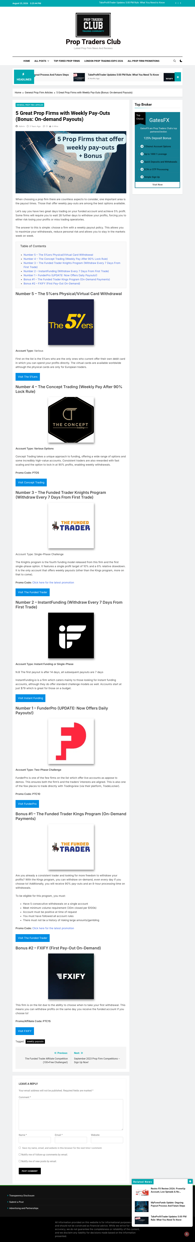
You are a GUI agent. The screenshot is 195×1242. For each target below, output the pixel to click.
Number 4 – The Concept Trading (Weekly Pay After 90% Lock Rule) (66, 258)
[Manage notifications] (186, 1234)
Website (95, 1135)
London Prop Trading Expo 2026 (103, 61)
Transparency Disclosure (21, 1195)
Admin (22, 126)
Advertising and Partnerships (23, 1208)
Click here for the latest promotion (53, 582)
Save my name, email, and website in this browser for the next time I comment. (62, 1148)
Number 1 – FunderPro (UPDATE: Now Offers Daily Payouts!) (60, 275)
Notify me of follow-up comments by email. (44, 1154)
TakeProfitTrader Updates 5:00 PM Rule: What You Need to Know (97, 74)
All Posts (40, 61)
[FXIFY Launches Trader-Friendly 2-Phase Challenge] (143, 78)
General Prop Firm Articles (30, 105)
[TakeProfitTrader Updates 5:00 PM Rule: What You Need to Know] (53, 78)
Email (59, 1135)
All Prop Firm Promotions (143, 61)
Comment (25, 1097)
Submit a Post (16, 1202)
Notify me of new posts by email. (39, 1161)
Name (23, 1135)
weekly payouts (35, 1041)
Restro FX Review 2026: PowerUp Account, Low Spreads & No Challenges (168, 1191)
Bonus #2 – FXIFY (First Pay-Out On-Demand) (52, 283)
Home (26, 61)
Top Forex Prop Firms (67, 61)
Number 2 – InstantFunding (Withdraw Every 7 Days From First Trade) (66, 271)
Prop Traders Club (93, 42)
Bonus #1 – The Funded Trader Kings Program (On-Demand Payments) (67, 279)
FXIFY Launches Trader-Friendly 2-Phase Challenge (139, 3)
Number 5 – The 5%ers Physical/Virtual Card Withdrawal (58, 254)
